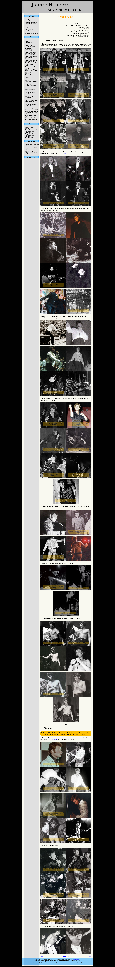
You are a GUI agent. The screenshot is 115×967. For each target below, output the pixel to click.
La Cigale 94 (28, 93)
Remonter (66, 956)
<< (41, 956)
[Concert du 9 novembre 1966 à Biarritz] (66, 503)
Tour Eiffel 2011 (29, 138)
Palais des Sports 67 (31, 52)
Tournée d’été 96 (30, 96)
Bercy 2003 (28, 105)
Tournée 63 (28, 44)
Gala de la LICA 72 (30, 63)
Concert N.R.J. (29, 132)
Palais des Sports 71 (31, 60)
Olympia (64, 153)
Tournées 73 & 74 (30, 67)
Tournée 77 (28, 72)
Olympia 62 (28, 42)
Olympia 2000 (29, 103)
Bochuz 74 (28, 68)
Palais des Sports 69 (31, 56)
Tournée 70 (28, 57)
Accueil (27, 19)
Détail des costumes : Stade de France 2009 (31, 153)
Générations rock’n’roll (31, 130)
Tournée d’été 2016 (30, 117)
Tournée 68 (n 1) (30, 53)
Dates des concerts (30, 29)
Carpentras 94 (29, 134)
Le (27, 76)
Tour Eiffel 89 (29, 128)
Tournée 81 (28, 79)
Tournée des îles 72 (30, 61)
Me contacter (29, 20)
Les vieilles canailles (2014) (31, 113)
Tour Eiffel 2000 (29, 101)
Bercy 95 (27, 95)
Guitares (27, 32)
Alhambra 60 (29, 40)
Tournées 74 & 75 (30, 69)
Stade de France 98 (31, 100)
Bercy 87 (27, 87)
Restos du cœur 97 (30, 135)
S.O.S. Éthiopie (29, 127)
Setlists (27, 28)
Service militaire (30, 46)
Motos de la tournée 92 (32, 33)
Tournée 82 (28, 80)
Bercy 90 (27, 88)
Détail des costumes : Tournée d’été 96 (31, 150)
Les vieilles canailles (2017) (31, 119)
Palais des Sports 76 (31, 71)
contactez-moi (69, 963)
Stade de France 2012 (31, 111)
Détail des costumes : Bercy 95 (31, 148)
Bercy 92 (27, 91)
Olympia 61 (28, 41)
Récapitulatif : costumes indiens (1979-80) (32, 145)
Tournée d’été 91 (30, 89)
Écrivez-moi (76, 959)
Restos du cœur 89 (30, 131)
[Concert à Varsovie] (66, 615)
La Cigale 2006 (29, 108)
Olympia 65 (28, 48)
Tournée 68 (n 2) (30, 54)
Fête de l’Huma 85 (30, 85)
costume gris (53, 739)
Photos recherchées (31, 22)
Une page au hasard (31, 24)
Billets (27, 30)
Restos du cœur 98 (30, 136)
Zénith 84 (28, 84)
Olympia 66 (28, 49)
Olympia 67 (28, 50)
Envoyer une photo (30, 23)
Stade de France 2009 (31, 109)
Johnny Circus (29, 64)
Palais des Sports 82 (31, 81)
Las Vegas (28, 97)
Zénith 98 (28, 99)
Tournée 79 (28, 75)
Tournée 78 (28, 73)
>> (90, 956)
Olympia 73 (28, 65)
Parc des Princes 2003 (31, 104)
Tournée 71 (28, 58)
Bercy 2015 (28, 116)
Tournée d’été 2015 (30, 115)
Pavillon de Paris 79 (30, 77)
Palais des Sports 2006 (31, 107)
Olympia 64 (28, 45)
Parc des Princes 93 (31, 92)
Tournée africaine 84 (31, 83)
